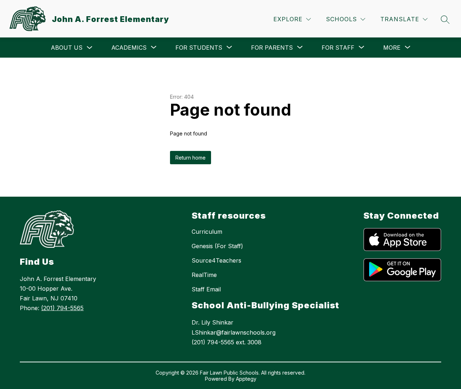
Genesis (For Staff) (217, 246)
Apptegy (246, 379)
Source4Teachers (216, 260)
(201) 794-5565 (62, 308)
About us (66, 47)
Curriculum (207, 231)
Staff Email (206, 289)
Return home (190, 158)
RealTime (204, 274)
